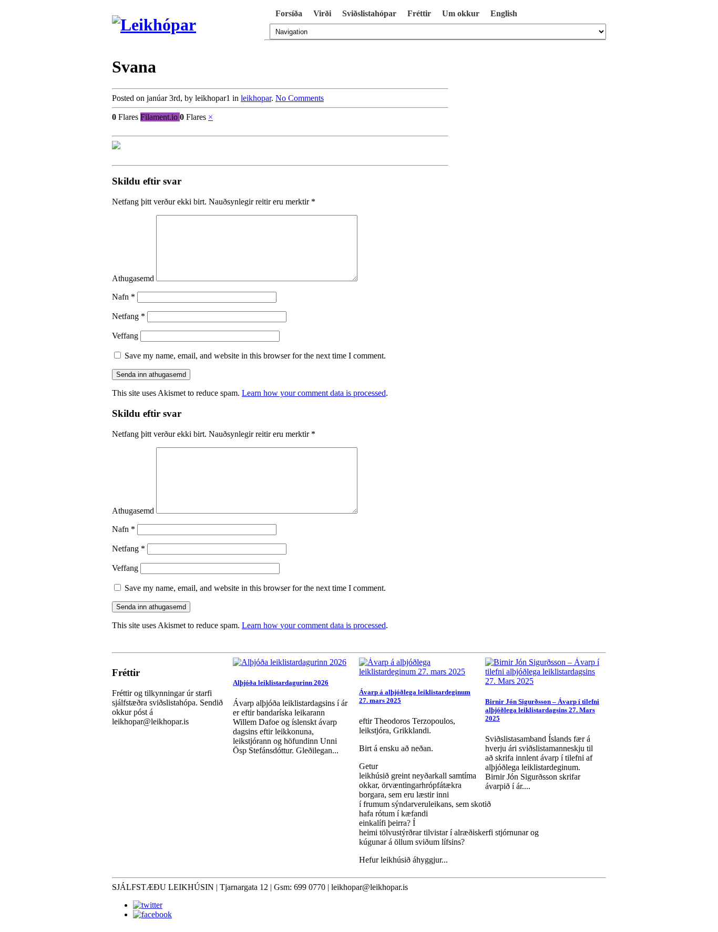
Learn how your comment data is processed (314, 392)
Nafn (123, 296)
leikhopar (256, 98)
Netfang (128, 316)
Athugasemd (133, 278)
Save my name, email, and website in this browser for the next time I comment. (255, 355)
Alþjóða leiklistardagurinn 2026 (281, 683)
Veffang (125, 335)
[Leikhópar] (185, 25)
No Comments (299, 98)
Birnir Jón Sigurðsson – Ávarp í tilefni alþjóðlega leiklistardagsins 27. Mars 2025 (542, 710)
